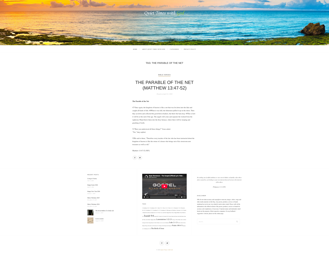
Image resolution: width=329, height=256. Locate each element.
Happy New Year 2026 (93, 191)
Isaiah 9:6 (149, 215)
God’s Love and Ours (162, 212)
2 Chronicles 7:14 (176, 208)
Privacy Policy (190, 49)
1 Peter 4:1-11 (170, 208)
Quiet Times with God (167, 250)
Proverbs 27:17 (156, 225)
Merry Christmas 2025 (93, 198)
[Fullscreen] (184, 197)
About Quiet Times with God (153, 49)
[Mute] (182, 197)
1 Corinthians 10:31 (153, 208)
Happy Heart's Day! (170, 212)
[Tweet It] (140, 157)
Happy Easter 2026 (92, 185)
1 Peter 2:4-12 (165, 208)
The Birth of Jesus (157, 228)
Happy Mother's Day (178, 212)
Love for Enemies (165, 222)
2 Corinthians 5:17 (148, 210)
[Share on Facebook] (134, 157)
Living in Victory (92, 178)
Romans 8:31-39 (148, 228)
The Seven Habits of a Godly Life (104, 210)
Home (135, 49)
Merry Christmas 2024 (93, 204)
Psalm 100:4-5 (177, 225)
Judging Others (153, 219)
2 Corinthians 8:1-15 (156, 210)
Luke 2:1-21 (173, 222)
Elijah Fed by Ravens (147, 212)
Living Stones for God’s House (154, 222)
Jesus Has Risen (181, 216)
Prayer (146, 225)
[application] (164, 186)
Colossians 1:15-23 (179, 210)
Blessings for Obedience (171, 210)
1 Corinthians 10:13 (145, 208)
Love (161, 222)
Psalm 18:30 (161, 225)
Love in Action (99, 219)
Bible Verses (164, 75)
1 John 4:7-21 (159, 208)
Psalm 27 (170, 225)
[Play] (144, 197)
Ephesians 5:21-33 (154, 212)
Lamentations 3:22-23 (164, 219)
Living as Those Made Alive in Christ (179, 219)
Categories (174, 49)
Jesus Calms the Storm (173, 216)
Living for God (145, 222)
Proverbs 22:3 (150, 225)
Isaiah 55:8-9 (166, 216)
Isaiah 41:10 (161, 216)
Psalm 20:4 (166, 225)
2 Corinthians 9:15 (163, 210)
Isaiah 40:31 (156, 216)
